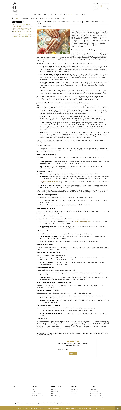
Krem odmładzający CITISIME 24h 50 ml (22, 25)
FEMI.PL (33, 389)
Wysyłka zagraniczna (94, 400)
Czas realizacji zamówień (95, 395)
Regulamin (53, 389)
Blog (13, 389)
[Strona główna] (14, 7)
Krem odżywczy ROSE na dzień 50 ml (22, 29)
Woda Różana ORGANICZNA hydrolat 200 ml (23, 36)
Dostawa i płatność (94, 391)
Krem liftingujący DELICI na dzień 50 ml (22, 28)
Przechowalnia (74, 393)
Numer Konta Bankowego (37, 393)
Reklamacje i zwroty (55, 395)
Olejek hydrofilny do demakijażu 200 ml (22, 34)
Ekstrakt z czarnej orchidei (49, 181)
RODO (52, 393)
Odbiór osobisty (93, 389)
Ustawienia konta (74, 391)
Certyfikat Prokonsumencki (37, 395)
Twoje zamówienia (74, 389)
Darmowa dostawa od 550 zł (96, 393)
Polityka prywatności (55, 391)
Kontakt (33, 391)
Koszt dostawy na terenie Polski (96, 397)
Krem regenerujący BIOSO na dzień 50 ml (23, 26)
